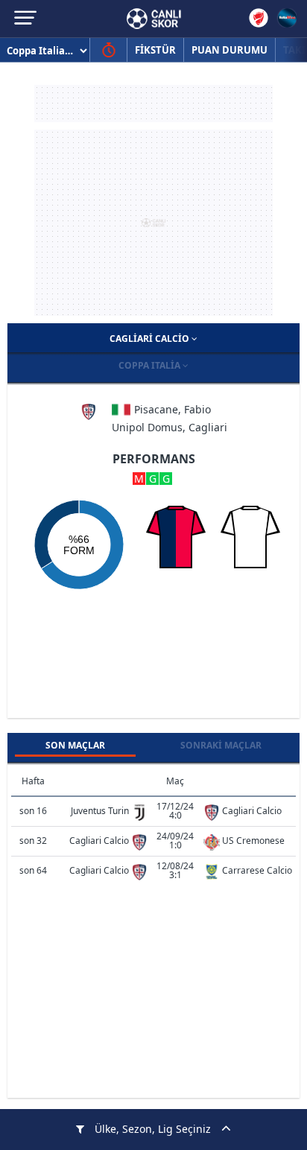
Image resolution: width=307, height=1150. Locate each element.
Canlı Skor (154, 18)
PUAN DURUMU (230, 50)
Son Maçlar (75, 745)
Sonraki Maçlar (221, 745)
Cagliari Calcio (151, 338)
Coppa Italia (150, 365)
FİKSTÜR (155, 50)
